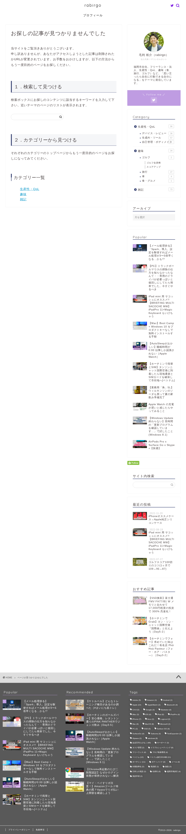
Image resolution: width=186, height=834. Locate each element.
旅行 (157, 172)
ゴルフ (157, 157)
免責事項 (40, 830)
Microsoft (165, 724)
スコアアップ (154, 167)
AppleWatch (153, 705)
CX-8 (135, 710)
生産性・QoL (29, 189)
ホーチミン (138, 762)
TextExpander (174, 734)
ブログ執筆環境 (160, 752)
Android (167, 700)
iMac (135, 714)
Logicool (165, 719)
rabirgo (93, 5)
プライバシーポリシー (19, 830)
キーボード (163, 743)
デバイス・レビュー (157, 133)
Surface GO (163, 729)
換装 (168, 767)
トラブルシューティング (162, 748)
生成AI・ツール (157, 137)
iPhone (136, 719)
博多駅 (155, 767)
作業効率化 (138, 767)
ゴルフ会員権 (154, 162)
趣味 (23, 194)
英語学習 (137, 776)
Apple (136, 705)
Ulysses (136, 738)
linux (150, 719)
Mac (135, 724)
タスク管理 (138, 748)
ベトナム (137, 757)
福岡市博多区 (174, 771)
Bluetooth (172, 705)
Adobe (136, 700)
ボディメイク (158, 762)
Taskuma (156, 734)
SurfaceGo (138, 734)
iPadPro (175, 714)
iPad (160, 714)
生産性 (156, 771)
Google (150, 710)
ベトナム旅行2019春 (160, 757)
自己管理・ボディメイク (157, 142)
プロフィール (93, 15)
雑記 (23, 199)
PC (135, 729)
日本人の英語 (139, 771)
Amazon (152, 700)
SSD (147, 729)
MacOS (149, 724)
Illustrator (166, 710)
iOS (148, 714)
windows (153, 738)
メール (176, 762)
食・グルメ (157, 180)
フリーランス (139, 752)
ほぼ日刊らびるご (141, 743)
